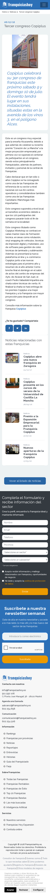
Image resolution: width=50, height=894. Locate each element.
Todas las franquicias (17, 779)
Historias (10, 757)
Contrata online (14, 829)
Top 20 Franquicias (16, 793)
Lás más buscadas (16, 802)
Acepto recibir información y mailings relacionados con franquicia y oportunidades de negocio (26, 574)
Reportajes (12, 747)
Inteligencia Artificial (16, 807)
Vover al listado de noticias (25, 480)
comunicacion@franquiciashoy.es (19, 718)
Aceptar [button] (10, 890)
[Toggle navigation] (44, 5)
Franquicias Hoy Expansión (20, 824)
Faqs (8, 766)
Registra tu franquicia (24, 865)
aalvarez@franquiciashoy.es (16, 705)
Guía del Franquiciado (17, 761)
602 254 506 (8, 721)
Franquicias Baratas (16, 798)
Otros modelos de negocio (30, 868)
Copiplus (21, 308)
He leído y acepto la (25, 582)
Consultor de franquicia (14, 858)
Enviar (25, 591)
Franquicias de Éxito (16, 788)
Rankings (11, 733)
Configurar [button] (38, 890)
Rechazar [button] (23, 890)
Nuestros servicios (15, 820)
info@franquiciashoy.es (14, 690)
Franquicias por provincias (19, 738)
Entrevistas (12, 752)
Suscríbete (25, 659)
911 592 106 (8, 693)
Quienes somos (33, 858)
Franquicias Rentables (17, 784)
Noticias (10, 743)
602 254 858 (8, 708)
